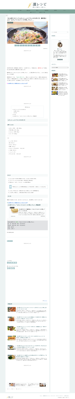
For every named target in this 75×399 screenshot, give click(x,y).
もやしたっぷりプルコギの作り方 (19, 109)
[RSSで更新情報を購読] (14, 268)
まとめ (14, 114)
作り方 (15, 112)
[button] (37, 45)
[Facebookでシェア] (22, 45)
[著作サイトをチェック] (8, 268)
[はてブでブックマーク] (27, 45)
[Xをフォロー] (10, 268)
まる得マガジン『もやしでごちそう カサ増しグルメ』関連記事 (24, 116)
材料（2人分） (17, 111)
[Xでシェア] (16, 45)
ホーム (41, 395)
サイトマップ (53, 395)
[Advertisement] (27, 59)
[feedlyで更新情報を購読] (12, 268)
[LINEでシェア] (32, 45)
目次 (26, 107)
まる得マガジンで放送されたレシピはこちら (17, 83)
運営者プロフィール (46, 395)
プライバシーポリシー (59, 395)
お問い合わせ (66, 395)
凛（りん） (59, 49)
